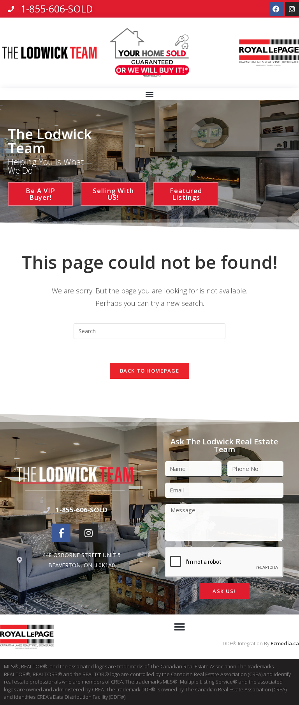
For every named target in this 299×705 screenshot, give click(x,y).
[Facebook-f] (61, 533)
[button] (149, 94)
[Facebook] (276, 9)
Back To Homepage (149, 370)
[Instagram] (292, 9)
